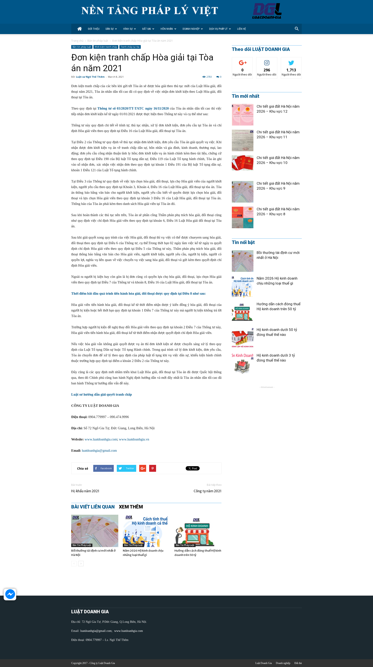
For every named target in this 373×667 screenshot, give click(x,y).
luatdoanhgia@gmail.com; (96, 630)
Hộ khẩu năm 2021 (85, 491)
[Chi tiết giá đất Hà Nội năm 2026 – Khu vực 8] (242, 217)
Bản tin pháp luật (97, 40)
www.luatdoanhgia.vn (134, 439)
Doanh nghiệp (191, 28)
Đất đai (146, 28)
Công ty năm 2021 (207, 491)
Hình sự (128, 28)
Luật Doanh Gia (263, 663)
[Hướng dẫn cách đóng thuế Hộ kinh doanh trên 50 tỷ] (197, 531)
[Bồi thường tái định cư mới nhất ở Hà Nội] (94, 531)
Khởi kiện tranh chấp (106, 46)
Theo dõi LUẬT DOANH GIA (261, 49)
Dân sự (110, 28)
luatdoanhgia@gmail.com (99, 450)
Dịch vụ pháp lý (218, 28)
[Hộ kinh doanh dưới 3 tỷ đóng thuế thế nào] (242, 363)
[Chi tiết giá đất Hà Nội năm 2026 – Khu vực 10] (242, 162)
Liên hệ (241, 28)
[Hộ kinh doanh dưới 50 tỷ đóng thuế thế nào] (242, 338)
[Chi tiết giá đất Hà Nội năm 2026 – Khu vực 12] (242, 115)
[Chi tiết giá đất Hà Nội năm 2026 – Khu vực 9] (242, 192)
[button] (296, 29)
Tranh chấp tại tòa (130, 46)
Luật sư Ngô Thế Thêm (90, 76)
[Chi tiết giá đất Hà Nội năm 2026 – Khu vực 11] (242, 140)
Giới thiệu (94, 28)
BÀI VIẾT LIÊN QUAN (93, 507)
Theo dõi (242, 60)
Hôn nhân (167, 28)
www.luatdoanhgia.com (101, 439)
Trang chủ (77, 40)
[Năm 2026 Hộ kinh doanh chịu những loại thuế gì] (146, 531)
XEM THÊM (131, 507)
